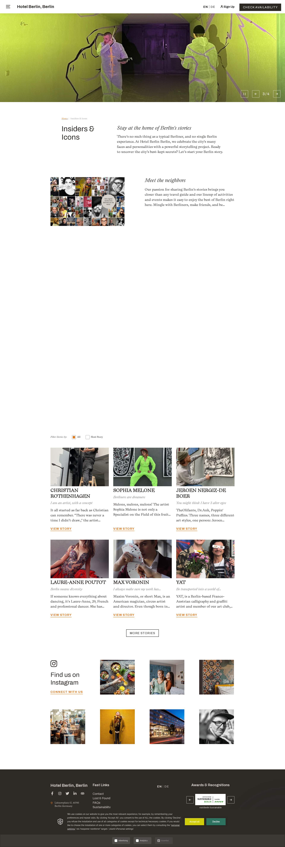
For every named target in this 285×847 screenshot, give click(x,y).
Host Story (97, 436)
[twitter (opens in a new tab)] (67, 794)
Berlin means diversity (66, 589)
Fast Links (101, 785)
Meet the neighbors (165, 180)
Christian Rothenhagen (84, 391)
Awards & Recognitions (210, 785)
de (212, 6)
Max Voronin (131, 582)
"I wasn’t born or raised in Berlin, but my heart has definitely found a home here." (88, 272)
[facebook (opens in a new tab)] (52, 794)
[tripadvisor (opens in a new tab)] (82, 794)
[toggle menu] (8, 6)
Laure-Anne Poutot (78, 582)
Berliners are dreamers (129, 497)
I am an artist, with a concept (71, 502)
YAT (181, 582)
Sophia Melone (180, 365)
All (78, 436)
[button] (260, 805)
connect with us (66, 691)
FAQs (96, 802)
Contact (98, 793)
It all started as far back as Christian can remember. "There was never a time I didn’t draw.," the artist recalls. (79, 515)
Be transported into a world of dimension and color (197, 589)
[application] (142, 827)
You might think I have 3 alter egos (201, 502)
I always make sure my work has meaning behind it (136, 589)
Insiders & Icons (79, 118)
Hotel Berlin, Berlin (35, 6)
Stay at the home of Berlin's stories (154, 128)
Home (65, 118)
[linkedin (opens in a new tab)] (75, 794)
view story (61, 417)
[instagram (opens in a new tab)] (60, 794)
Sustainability (102, 807)
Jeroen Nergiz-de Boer (201, 493)
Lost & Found (101, 798)
